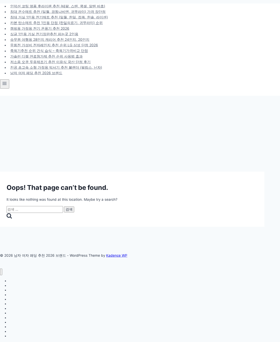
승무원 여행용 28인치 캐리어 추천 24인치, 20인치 (49, 40)
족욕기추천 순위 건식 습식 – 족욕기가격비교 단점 (49, 51)
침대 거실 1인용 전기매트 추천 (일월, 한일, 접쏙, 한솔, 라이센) (59, 17)
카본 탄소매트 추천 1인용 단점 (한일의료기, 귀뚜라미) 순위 (56, 23)
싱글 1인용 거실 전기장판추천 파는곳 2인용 (44, 34)
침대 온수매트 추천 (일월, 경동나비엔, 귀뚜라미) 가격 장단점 (58, 12)
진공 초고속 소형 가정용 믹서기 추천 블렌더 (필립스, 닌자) (56, 67)
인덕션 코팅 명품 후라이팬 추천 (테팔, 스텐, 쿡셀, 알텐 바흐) (57, 6)
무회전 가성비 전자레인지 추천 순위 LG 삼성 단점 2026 (54, 45)
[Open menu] (4, 83)
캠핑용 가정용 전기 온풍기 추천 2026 (39, 28)
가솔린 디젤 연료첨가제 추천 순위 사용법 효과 (46, 56)
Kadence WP (116, 255)
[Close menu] (1, 272)
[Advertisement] (140, 126)
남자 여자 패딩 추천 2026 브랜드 (36, 73)
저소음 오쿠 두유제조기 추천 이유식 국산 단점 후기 (50, 62)
